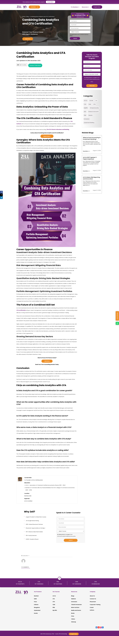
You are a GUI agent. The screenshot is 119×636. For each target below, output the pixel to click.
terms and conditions (79, 34)
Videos (73, 619)
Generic (90, 115)
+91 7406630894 (39, 584)
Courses (33, 7)
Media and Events (76, 610)
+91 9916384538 (95, 584)
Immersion (74, 601)
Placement (93, 601)
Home (23, 16)
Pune (35, 601)
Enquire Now (97, 7)
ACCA (85, 100)
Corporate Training (95, 604)
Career (92, 607)
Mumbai (36, 596)
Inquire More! (47, 136)
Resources (85, 7)
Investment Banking (89, 122)
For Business (74, 7)
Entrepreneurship (94, 108)
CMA (90, 104)
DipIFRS (86, 108)
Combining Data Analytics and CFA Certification (42, 16)
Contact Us (93, 599)
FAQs (72, 616)
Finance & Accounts (93, 111)
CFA (85, 104)
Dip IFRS (55, 610)
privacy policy (73, 536)
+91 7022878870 (20, 584)
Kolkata (36, 604)
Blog (28, 16)
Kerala (36, 613)
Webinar (73, 599)
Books (73, 613)
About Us (92, 596)
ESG (85, 111)
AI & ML (91, 100)
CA (96, 100)
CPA (94, 104)
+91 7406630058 (76, 584)
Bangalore (37, 607)
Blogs (72, 596)
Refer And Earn (75, 607)
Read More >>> (86, 151)
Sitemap (73, 622)
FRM (85, 115)
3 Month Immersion (76, 604)
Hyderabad (37, 610)
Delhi (35, 599)
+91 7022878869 (57, 584)
